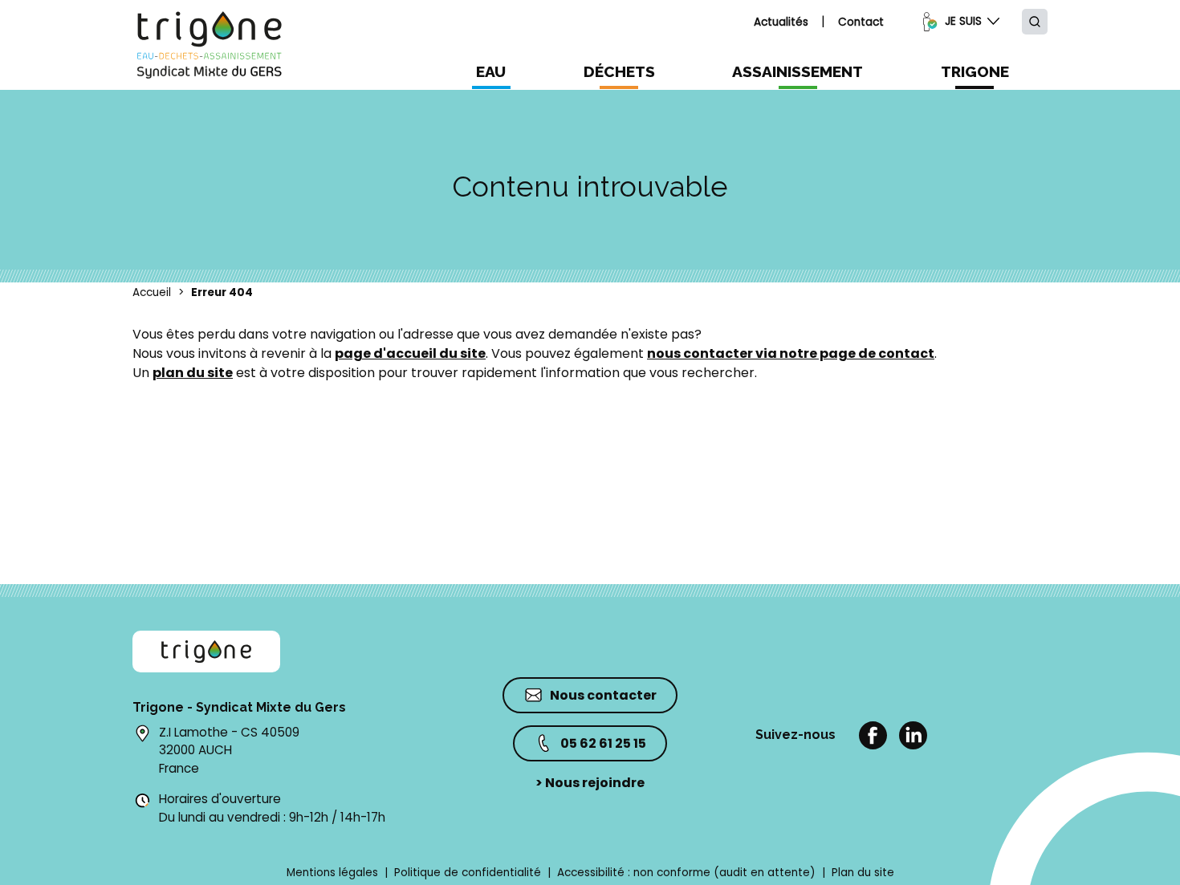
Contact (861, 22)
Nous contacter (603, 695)
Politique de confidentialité (467, 872)
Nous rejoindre (590, 782)
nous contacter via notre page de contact (790, 353)
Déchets (619, 71)
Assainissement (797, 71)
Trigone (975, 71)
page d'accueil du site (410, 353)
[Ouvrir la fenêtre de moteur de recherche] (1035, 22)
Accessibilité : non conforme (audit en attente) (686, 872)
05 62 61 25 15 (603, 743)
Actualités (781, 22)
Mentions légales (332, 872)
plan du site (193, 372)
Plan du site (863, 872)
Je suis (963, 21)
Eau (491, 71)
